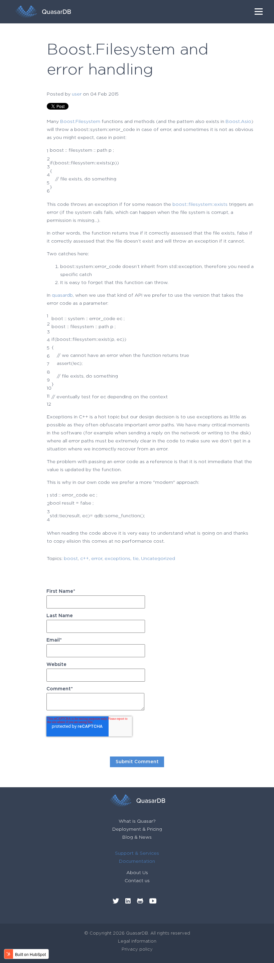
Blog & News (137, 837)
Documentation (137, 861)
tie (136, 558)
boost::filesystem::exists (200, 204)
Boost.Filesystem (80, 121)
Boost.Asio (238, 121)
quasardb (62, 295)
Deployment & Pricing (137, 829)
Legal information (137, 941)
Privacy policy (137, 949)
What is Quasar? (137, 821)
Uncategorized (158, 558)
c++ (84, 558)
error (96, 558)
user (77, 94)
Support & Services (137, 853)
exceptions (117, 558)
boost (71, 558)
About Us (137, 872)
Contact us (137, 880)
